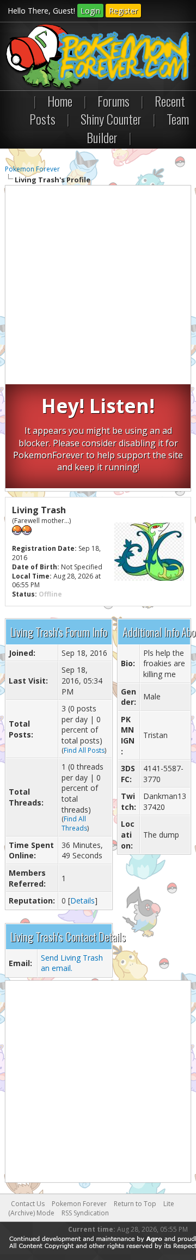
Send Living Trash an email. (72, 963)
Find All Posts (84, 750)
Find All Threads (74, 823)
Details (82, 900)
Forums (113, 100)
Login (90, 10)
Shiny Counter (111, 118)
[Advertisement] (98, 286)
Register (123, 10)
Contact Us (28, 1203)
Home (59, 100)
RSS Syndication (85, 1213)
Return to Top (135, 1203)
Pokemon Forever (32, 169)
